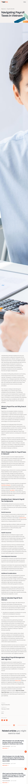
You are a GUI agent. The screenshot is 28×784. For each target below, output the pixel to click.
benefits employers (5, 485)
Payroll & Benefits (5, 704)
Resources (3, 9)
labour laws (18, 680)
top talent (12, 490)
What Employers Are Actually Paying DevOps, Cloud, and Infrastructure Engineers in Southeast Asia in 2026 (13, 742)
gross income (23, 517)
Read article (4, 748)
